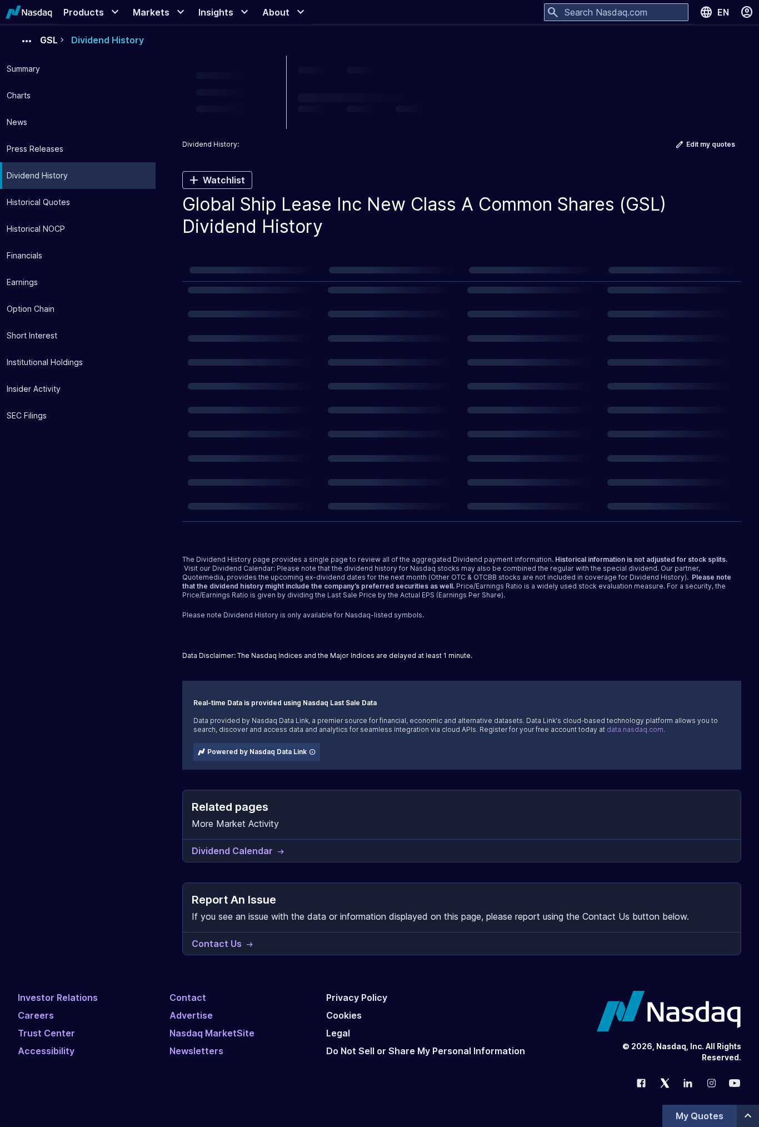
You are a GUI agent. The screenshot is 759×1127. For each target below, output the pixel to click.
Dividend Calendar (242, 568)
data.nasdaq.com (635, 729)
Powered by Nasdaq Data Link (257, 751)
